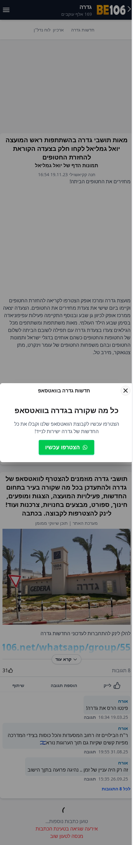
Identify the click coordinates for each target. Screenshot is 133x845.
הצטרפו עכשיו (62, 447)
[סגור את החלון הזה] (126, 391)
